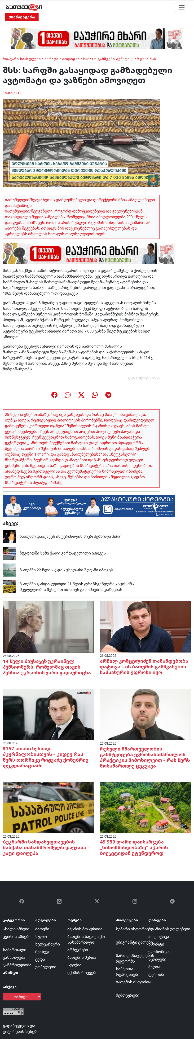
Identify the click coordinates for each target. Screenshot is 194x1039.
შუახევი (42, 951)
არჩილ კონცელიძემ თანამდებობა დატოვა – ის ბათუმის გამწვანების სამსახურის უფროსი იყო (144, 666)
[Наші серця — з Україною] (24, 7)
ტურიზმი (156, 974)
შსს (153, 59)
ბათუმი (42, 929)
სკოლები (157, 959)
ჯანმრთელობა (17, 965)
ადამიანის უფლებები (169, 929)
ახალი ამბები (16, 929)
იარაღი (51, 59)
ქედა (40, 959)
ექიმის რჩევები (82, 972)
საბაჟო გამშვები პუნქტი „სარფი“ (114, 59)
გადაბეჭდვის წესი (144, 378)
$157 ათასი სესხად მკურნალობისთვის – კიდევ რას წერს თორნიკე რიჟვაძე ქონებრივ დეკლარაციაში (45, 757)
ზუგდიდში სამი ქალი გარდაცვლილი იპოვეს (63, 553)
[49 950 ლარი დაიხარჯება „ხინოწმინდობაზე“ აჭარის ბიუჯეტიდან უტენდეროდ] (145, 807)
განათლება (14, 957)
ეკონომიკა (159, 951)
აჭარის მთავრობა (84, 929)
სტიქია (74, 965)
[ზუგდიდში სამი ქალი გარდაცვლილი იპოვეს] (9, 552)
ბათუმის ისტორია (133, 982)
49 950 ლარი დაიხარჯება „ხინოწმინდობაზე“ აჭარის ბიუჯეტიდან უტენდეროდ (134, 847)
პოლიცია (70, 59)
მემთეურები (127, 995)
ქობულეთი (45, 966)
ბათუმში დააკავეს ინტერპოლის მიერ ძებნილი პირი (70, 536)
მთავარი (11, 59)
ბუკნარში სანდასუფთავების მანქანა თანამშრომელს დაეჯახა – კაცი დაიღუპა (46, 847)
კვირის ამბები (17, 936)
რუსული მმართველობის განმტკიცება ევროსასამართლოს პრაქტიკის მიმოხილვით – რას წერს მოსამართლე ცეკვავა (145, 757)
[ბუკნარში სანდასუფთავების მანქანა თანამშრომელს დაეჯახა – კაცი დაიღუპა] (48, 807)
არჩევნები (77, 949)
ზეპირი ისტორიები (134, 929)
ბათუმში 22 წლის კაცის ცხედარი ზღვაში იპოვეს (66, 570)
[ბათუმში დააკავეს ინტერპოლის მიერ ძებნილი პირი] (9, 536)
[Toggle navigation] (181, 7)
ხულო (41, 936)
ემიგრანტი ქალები (134, 942)
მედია (154, 966)
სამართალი (14, 949)
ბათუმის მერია (81, 957)
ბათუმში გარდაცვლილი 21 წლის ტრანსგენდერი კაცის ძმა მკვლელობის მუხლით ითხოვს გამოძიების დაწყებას (77, 586)
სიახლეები (30, 59)
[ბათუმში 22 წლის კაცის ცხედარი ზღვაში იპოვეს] (9, 569)
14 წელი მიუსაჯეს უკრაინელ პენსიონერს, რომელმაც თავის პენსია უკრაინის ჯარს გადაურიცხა (47, 667)
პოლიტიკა (158, 936)
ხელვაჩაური (47, 944)
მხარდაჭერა (22, 17)
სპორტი (156, 944)
